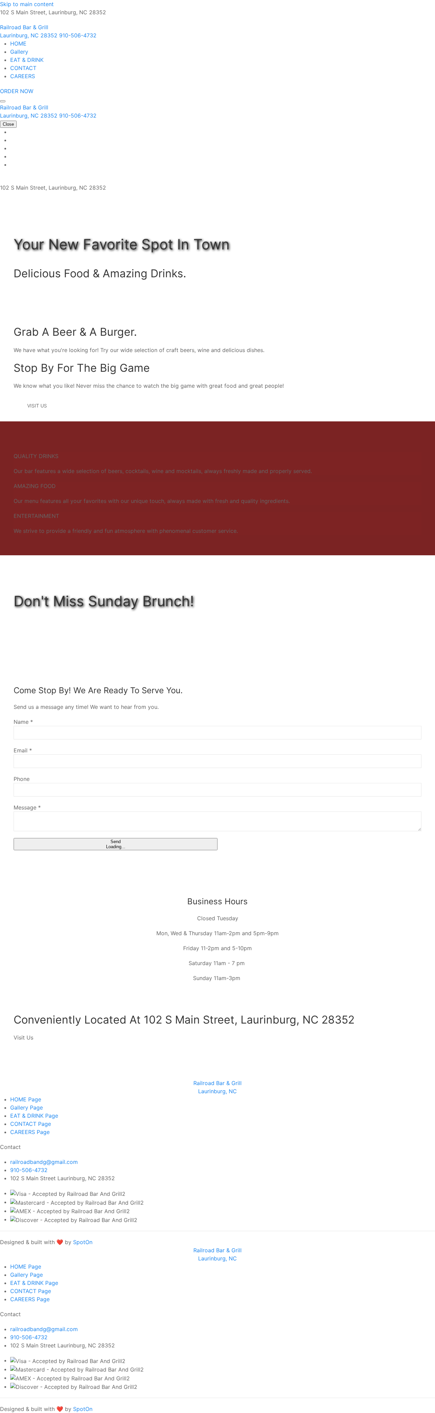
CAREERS (22, 76)
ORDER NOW (16, 91)
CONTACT (23, 68)
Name (23, 721)
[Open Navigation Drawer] (2, 101)
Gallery (19, 51)
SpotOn (82, 1242)
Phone (22, 778)
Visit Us (37, 405)
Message (27, 807)
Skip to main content (27, 4)
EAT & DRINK (27, 59)
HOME (18, 43)
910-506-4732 (29, 1170)
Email (23, 750)
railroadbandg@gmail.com (44, 1161)
